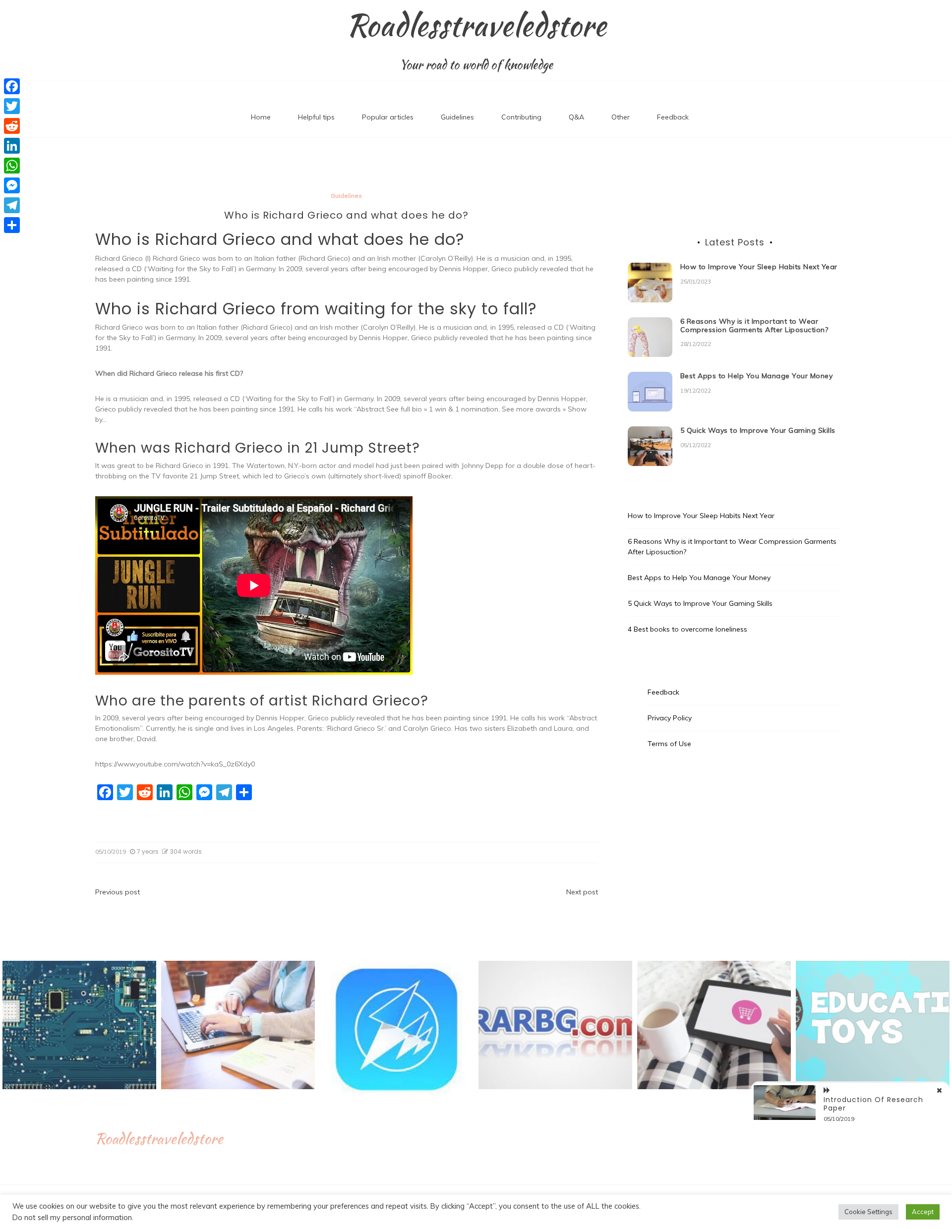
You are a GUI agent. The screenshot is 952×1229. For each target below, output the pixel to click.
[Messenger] (12, 185)
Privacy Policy (670, 717)
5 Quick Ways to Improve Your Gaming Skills (757, 430)
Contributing (521, 117)
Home (261, 117)
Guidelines (457, 117)
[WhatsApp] (12, 166)
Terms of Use (669, 743)
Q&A (576, 117)
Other (620, 117)
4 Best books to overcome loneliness (687, 629)
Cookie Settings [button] (868, 1212)
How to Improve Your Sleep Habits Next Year (758, 266)
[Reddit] (12, 126)
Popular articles (388, 117)
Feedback (673, 117)
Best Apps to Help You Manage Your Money (756, 375)
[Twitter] (12, 106)
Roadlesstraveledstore (476, 25)
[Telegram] (12, 205)
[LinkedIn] (12, 146)
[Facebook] (12, 86)
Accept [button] (923, 1212)
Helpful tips (316, 117)
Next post (582, 891)
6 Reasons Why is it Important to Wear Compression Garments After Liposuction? (754, 325)
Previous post (117, 891)
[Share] (12, 225)
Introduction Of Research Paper (873, 1104)
